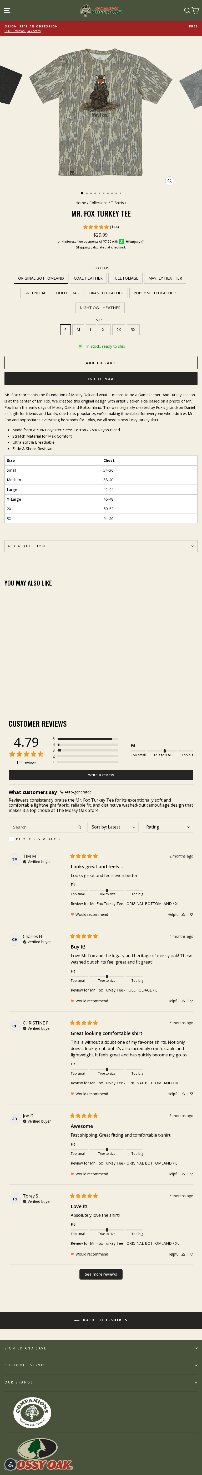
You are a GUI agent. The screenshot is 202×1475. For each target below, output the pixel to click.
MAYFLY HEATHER (165, 278)
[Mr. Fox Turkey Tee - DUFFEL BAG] (38, 693)
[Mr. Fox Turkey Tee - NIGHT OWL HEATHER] (56, 693)
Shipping (83, 247)
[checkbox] (46, 839)
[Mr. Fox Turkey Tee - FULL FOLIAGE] (20, 693)
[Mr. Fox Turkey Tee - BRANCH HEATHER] (44, 693)
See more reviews (101, 1274)
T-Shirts (117, 202)
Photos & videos (38, 839)
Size (101, 320)
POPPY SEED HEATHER (155, 292)
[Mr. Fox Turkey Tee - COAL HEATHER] (14, 693)
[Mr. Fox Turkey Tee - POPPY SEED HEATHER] (50, 693)
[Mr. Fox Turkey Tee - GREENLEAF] (32, 693)
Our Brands (18, 1382)
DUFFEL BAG (67, 292)
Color (101, 268)
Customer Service (26, 1365)
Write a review (101, 774)
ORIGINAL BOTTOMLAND (41, 278)
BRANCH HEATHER (106, 292)
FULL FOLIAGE (125, 278)
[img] (76, 792)
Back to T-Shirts (105, 1320)
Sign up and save (25, 1348)
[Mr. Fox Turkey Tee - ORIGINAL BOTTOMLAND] (7, 693)
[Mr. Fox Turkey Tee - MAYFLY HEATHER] (26, 693)
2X (119, 329)
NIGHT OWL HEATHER (100, 307)
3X (133, 329)
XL (104, 329)
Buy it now (101, 379)
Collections (98, 202)
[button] (85, 738)
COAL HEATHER (88, 278)
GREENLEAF (35, 292)
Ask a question (27, 546)
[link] (101, 227)
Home (81, 202)
